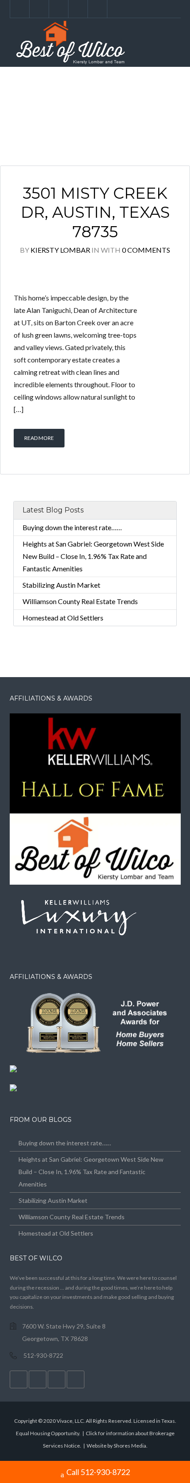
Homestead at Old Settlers (63, 617)
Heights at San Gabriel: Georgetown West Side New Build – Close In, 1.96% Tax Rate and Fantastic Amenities (93, 556)
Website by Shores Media (116, 1445)
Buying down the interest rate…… (72, 527)
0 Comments (146, 250)
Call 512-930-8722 (98, 1472)
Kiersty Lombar (60, 250)
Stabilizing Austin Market (61, 585)
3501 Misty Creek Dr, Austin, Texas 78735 (95, 213)
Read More (39, 438)
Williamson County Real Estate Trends (80, 601)
